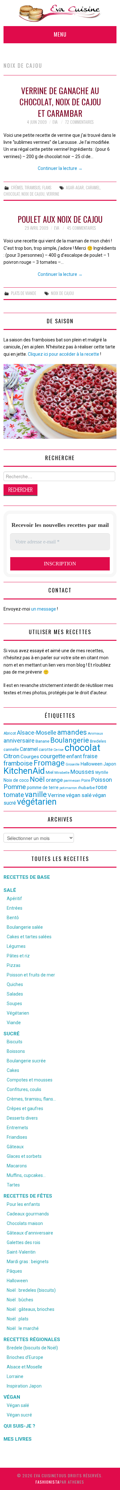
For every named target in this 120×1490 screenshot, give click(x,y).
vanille (36, 794)
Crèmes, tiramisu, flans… (31, 1099)
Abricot (10, 733)
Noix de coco (16, 780)
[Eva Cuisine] (60, 12)
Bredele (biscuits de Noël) (32, 1347)
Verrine (52, 194)
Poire (85, 780)
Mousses (82, 772)
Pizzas (13, 965)
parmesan (72, 780)
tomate (14, 795)
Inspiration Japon (24, 1386)
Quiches (15, 984)
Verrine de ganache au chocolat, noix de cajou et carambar (60, 101)
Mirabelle (61, 773)
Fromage (49, 763)
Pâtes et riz (18, 955)
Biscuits (14, 1041)
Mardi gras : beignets (28, 1261)
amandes (72, 732)
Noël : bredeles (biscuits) (31, 1290)
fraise (90, 756)
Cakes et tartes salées (29, 936)
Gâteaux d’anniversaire (30, 1232)
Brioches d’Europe (25, 1357)
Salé (10, 890)
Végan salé (18, 1405)
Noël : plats (17, 1318)
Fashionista (48, 1482)
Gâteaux (15, 1146)
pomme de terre (43, 787)
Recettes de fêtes (28, 1196)
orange (54, 780)
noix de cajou (32, 194)
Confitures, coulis (24, 1089)
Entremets (17, 1127)
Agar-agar (75, 188)
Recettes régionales (32, 1339)
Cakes (13, 1070)
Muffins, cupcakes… (26, 1175)
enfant (74, 756)
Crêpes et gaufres (25, 1108)
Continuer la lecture (60, 168)
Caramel (93, 188)
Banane (42, 741)
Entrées (14, 908)
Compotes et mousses (29, 1079)
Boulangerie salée (25, 927)
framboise (18, 763)
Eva (55, 122)
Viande (14, 1022)
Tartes (13, 1184)
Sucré (12, 1034)
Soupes (14, 1003)
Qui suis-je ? (19, 1426)
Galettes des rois (23, 1242)
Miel (49, 772)
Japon (109, 763)
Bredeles (98, 741)
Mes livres (18, 1439)
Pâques (14, 1271)
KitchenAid (24, 771)
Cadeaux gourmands (28, 1213)
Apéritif (14, 898)
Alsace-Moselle (36, 732)
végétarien (37, 802)
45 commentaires (81, 228)
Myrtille (101, 772)
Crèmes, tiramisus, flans (31, 188)
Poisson (101, 779)
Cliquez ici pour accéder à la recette (63, 354)
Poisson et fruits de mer (31, 974)
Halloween (91, 764)
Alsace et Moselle (24, 1366)
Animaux (95, 733)
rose (101, 787)
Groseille (73, 764)
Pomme (15, 787)
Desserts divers (22, 1118)
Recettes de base (27, 877)
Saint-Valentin (21, 1252)
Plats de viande (23, 293)
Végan (12, 1397)
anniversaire (19, 741)
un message (43, 609)
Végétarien (18, 1013)
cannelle (11, 749)
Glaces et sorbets (24, 1156)
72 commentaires (79, 122)
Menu (60, 34)
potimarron (68, 788)
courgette (52, 756)
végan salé (79, 795)
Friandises (17, 1137)
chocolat (12, 194)
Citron (12, 756)
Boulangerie (69, 740)
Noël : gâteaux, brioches (30, 1309)
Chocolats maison (25, 1223)
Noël (37, 779)
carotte (45, 749)
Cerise (58, 750)
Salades (15, 994)
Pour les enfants (23, 1204)
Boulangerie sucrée (26, 1060)
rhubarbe (86, 787)
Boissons (16, 1051)
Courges (29, 756)
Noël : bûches (20, 1299)
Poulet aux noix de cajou (60, 219)
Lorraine (15, 1376)
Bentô (13, 917)
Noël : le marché (23, 1328)
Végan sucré (19, 1414)
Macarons (17, 1165)
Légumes (16, 946)
